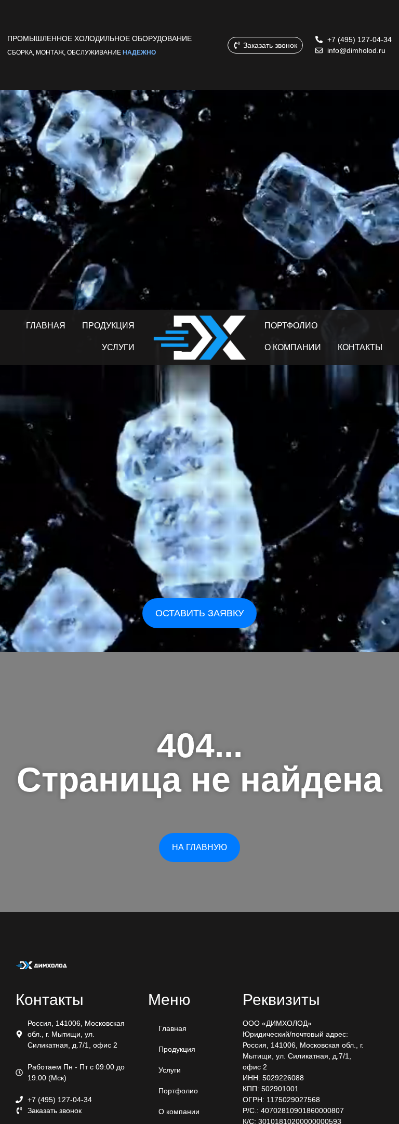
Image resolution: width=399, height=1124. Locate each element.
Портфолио (178, 1091)
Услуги (169, 1070)
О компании (179, 1111)
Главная (172, 1028)
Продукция (176, 1049)
